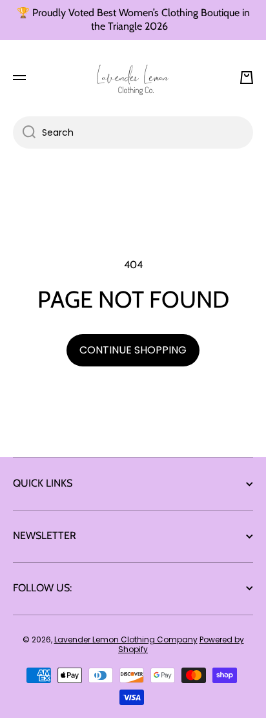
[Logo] (133, 77)
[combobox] (133, 132)
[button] (246, 77)
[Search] (24, 132)
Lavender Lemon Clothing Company (126, 639)
